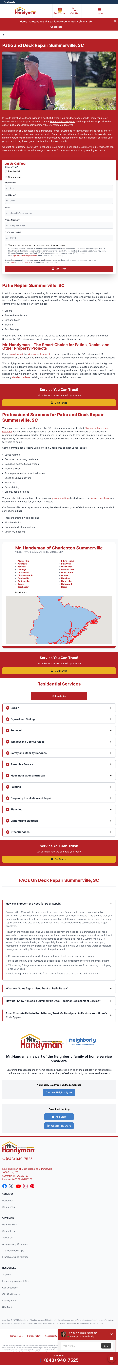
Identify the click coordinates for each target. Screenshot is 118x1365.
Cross (21, 584)
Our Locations (10, 1287)
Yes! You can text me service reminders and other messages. (37, 245)
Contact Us (8, 1231)
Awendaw (22, 563)
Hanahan (65, 578)
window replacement (38, 354)
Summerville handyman (62, 121)
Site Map (7, 1307)
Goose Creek (67, 569)
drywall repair (16, 354)
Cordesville (23, 578)
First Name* (10, 182)
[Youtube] (18, 1186)
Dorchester (23, 587)
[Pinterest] (32, 1186)
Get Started (60, 13)
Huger (64, 587)
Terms (12, 262)
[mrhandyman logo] (59, 1147)
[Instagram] (25, 1186)
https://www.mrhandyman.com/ (24, 255)
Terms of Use (16, 1336)
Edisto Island (67, 561)
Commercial (14, 177)
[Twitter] (11, 1186)
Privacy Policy (24, 262)
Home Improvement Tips (15, 1281)
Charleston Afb (25, 575)
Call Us (74, 13)
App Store (61, 1116)
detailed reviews (21, 377)
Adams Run (23, 561)
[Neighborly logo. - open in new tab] (9, 2)
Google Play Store (61, 1125)
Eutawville (66, 563)
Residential (14, 171)
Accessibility (51, 1336)
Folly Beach (66, 566)
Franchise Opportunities (15, 1256)
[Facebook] (4, 1186)
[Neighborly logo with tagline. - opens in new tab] (83, 1041)
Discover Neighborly (57, 1092)
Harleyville (66, 581)
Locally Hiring (9, 1300)
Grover (64, 575)
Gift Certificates (11, 1294)
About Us (7, 1237)
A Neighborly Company (15, 1244)
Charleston (23, 572)
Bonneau (22, 566)
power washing (60, 498)
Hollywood (66, 584)
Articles (6, 1274)
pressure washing (99, 498)
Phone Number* (12, 220)
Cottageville (23, 581)
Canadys (22, 569)
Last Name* (10, 195)
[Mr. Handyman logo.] (42, 1041)
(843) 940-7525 (19, 1159)
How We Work (10, 1224)
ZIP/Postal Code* (13, 232)
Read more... (22, 592)
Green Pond (67, 572)
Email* (8, 207)
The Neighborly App (13, 1250)
